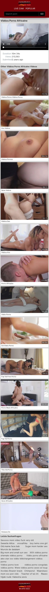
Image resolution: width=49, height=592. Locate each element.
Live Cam (19, 8)
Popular (30, 8)
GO (41, 14)
